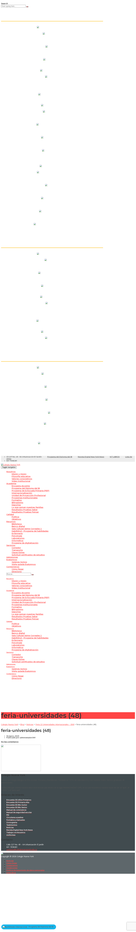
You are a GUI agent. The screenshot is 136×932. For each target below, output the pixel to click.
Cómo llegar (18, 569)
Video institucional (21, 481)
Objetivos (16, 519)
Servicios (10, 545)
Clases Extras (18, 552)
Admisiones (12, 557)
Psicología (17, 536)
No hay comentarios (9, 742)
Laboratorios (18, 538)
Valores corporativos (22, 479)
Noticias (10, 861)
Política (15, 517)
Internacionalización (22, 493)
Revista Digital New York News (91, 457)
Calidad (10, 514)
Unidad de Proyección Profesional (29, 495)
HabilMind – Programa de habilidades (30, 531)
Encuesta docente (21, 486)
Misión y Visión (19, 474)
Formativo (17, 500)
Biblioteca (17, 524)
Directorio (17, 571)
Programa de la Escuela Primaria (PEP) (30, 491)
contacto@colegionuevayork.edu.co (21, 849)
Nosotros (11, 471)
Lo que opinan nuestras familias (27, 507)
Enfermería (17, 533)
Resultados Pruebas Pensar (25, 512)
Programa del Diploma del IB (59, 457)
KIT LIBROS (115, 457)
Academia (11, 483)
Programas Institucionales (25, 498)
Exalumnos (11, 559)
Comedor (16, 548)
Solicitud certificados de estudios (28, 555)
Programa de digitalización (25, 543)
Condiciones (11, 868)
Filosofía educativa (21, 476)
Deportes (16, 505)
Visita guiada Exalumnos (24, 564)
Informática (17, 540)
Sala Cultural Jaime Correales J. (27, 529)
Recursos (11, 521)
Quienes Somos (19, 562)
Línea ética (11, 873)
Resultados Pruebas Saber (25, 510)
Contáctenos (12, 567)
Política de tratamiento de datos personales (25, 870)
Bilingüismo (17, 502)
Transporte (17, 550)
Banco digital (18, 526)
